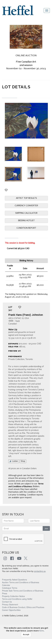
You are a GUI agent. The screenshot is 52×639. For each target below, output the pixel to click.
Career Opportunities (11, 610)
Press (4, 593)
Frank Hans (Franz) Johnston (25, 315)
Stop (23, 461)
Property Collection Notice (13, 596)
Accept (26, 635)
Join (46, 528)
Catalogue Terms (9, 587)
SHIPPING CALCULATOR (26, 213)
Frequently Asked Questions (14, 579)
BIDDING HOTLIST (26, 221)
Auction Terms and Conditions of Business (20, 582)
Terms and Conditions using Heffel (17, 599)
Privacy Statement (10, 604)
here (41, 631)
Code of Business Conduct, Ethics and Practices (23, 607)
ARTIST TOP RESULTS (26, 198)
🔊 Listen (13, 461)
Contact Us (7, 601)
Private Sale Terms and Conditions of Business (22, 590)
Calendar (6, 585)
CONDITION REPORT (26, 228)
